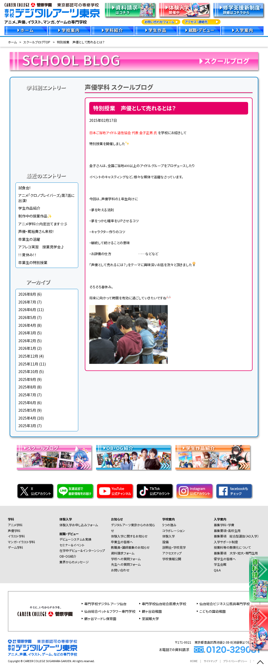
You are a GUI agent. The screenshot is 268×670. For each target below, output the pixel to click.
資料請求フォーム (122, 553)
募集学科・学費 (224, 525)
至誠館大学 (150, 618)
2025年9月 (27, 379)
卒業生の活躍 (29, 239)
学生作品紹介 (29, 208)
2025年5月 (27, 410)
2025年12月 (28, 356)
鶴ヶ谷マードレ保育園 (100, 618)
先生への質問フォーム (126, 564)
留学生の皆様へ (225, 559)
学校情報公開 (171, 559)
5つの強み (169, 525)
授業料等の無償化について (232, 547)
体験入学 (65, 519)
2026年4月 (27, 325)
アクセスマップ (172, 553)
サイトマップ (210, 661)
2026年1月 (27, 348)
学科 (11, 519)
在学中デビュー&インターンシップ (82, 550)
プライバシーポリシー (235, 661)
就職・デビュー (69, 533)
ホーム (12, 42)
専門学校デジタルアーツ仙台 (105, 603)
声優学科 (46, 108)
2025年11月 (28, 364)
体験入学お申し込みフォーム (78, 525)
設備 (165, 542)
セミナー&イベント (72, 545)
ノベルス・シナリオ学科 (46, 148)
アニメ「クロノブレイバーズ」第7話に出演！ (46, 198)
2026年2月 (27, 340)
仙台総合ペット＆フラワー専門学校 (109, 611)
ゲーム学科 (46, 138)
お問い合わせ (120, 570)
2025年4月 (27, 418)
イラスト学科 (46, 118)
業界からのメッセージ (74, 562)
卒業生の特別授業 (32, 262)
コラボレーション (173, 530)
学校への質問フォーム (126, 559)
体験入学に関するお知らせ (129, 536)
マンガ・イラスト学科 (46, 128)
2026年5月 (27, 317)
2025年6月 (27, 402)
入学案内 (220, 519)
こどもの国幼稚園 (212, 611)
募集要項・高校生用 (227, 530)
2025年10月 (28, 371)
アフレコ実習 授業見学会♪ (41, 246)
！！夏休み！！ (27, 254)
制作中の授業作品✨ (35, 216)
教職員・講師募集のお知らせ (130, 547)
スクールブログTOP (36, 42)
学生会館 (220, 564)
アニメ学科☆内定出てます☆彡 (43, 223)
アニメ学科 (46, 98)
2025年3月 (27, 425)
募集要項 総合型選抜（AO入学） (236, 536)
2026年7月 (27, 302)
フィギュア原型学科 (46, 158)
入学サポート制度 (226, 542)
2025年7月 (27, 394)
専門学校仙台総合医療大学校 (164, 603)
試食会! (24, 187)
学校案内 (168, 519)
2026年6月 (27, 309)
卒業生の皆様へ (122, 542)
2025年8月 (27, 387)
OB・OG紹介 (67, 556)
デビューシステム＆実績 (75, 539)
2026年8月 (27, 294)
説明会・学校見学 (174, 547)
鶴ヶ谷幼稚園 (152, 611)
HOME (194, 661)
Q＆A (217, 570)
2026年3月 (27, 332)
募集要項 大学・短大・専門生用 (236, 553)
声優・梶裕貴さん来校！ (36, 231)
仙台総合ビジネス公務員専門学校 (224, 603)
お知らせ (117, 519)
